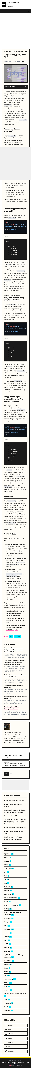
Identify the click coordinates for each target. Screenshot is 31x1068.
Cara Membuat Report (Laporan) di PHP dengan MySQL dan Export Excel (15, 822)
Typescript (8, 1003)
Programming (9, 979)
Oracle (7, 968)
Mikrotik (7, 947)
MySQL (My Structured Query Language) (13, 956)
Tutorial (17, 636)
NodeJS (7, 964)
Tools (6, 999)
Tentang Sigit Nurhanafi (12, 732)
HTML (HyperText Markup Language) (12, 913)
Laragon (7, 933)
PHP (23, 61)
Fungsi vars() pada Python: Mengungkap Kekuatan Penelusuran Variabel (15, 613)
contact (8, 1062)
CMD (6, 876)
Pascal (7, 971)
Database (8, 887)
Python (7, 982)
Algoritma (8, 854)
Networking (8, 960)
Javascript (8, 929)
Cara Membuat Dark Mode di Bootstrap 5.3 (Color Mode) (13, 838)
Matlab (7, 944)
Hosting (7, 909)
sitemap (14, 1062)
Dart (6, 883)
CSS (6, 879)
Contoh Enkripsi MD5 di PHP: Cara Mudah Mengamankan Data (15, 620)
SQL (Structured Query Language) (15, 995)
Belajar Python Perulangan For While (13, 832)
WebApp (16, 1063)
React (7, 986)
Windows (8, 1010)
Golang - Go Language (12, 905)
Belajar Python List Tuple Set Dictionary (13, 805)
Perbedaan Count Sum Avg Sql (14, 800)
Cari (6, 773)
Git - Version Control (11, 898)
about (3, 1062)
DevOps (7, 890)
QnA (28, 1062)
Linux (6, 940)
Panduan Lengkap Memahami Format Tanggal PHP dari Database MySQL (15, 628)
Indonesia (19, 1065)
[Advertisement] (15, 29)
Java (6, 925)
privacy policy (21, 1062)
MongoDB (8, 951)
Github (7, 901)
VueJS (7, 1007)
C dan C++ (8, 868)
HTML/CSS (8, 918)
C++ (6, 872)
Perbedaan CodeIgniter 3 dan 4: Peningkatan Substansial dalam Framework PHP (13, 650)
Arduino (7, 861)
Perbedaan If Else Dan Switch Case (15, 827)
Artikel (7, 865)
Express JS (8, 894)
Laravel (7, 936)
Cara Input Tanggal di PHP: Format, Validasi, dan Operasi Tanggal (15, 811)
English (12, 1065)
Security (7, 990)
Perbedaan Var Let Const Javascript (15, 816)
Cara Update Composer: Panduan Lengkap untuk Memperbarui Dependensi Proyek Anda (14, 662)
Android (7, 857)
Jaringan (8, 922)
